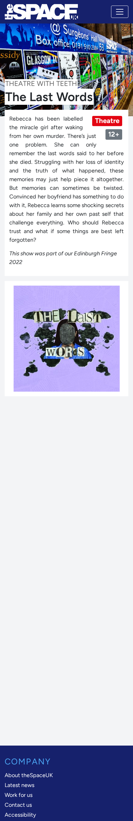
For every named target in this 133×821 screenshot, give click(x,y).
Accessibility (20, 814)
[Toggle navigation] (119, 12)
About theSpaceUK (29, 775)
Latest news (19, 785)
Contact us (18, 805)
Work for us (18, 795)
